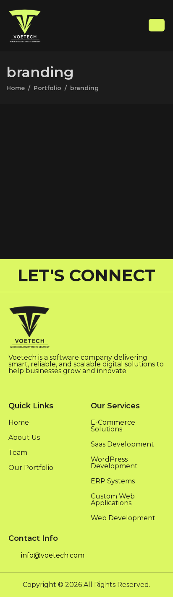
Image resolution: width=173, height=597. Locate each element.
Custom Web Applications (113, 500)
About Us (24, 437)
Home (18, 422)
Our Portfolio (30, 468)
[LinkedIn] (12, 385)
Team (17, 453)
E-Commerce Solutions (113, 426)
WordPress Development (114, 463)
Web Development (123, 518)
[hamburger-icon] (157, 25)
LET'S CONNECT (86, 275)
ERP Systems (113, 481)
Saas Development (122, 444)
